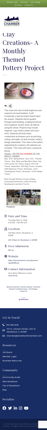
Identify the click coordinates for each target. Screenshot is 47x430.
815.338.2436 (12, 325)
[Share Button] (10, 106)
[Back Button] (6, 107)
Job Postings (35, 2)
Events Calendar (26, 287)
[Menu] (43, 21)
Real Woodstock (10, 381)
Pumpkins (11, 207)
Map (5, 390)
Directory (24, 2)
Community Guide (11, 377)
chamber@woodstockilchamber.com (24, 336)
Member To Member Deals (18, 289)
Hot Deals (18, 5)
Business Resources (12, 360)
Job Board (7, 352)
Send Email (12, 276)
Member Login (12, 2)
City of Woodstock (11, 385)
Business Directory (13, 287)
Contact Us (29, 5)
